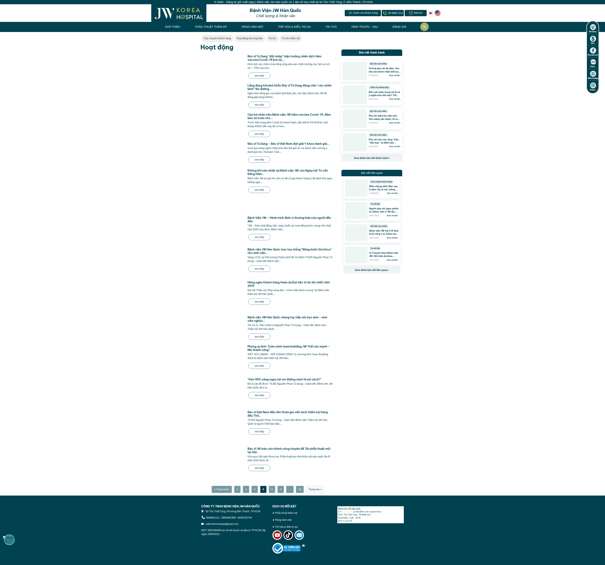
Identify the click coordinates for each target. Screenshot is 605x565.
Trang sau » (315, 489)
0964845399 (229, 517)
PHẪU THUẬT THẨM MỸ (211, 26)
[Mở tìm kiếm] (424, 27)
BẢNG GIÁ (399, 26)
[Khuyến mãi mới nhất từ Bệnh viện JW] (9, 540)
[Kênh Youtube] (277, 534)
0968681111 (212, 517)
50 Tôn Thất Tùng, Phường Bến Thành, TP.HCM (232, 511)
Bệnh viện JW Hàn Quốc (349, 508)
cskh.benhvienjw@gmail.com (221, 524)
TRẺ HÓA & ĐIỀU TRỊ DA (294, 26)
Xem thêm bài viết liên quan (372, 270)
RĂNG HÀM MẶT (253, 26)
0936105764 (245, 517)
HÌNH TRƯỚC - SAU (364, 26)
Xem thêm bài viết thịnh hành (372, 158)
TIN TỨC (331, 26)
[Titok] (288, 534)
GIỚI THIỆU (172, 26)
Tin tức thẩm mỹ (291, 38)
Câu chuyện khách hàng (217, 38)
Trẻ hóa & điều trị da (286, 526)
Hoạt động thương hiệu (250, 38)
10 (299, 489)
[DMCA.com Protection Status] (316, 548)
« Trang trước (221, 489)
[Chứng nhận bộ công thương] (286, 548)
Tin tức (272, 38)
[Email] (299, 534)
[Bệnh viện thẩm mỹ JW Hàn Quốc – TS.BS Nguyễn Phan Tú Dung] (178, 13)
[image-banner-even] (362, 280)
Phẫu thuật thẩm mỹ (286, 513)
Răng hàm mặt (283, 520)
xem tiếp (259, 75)
